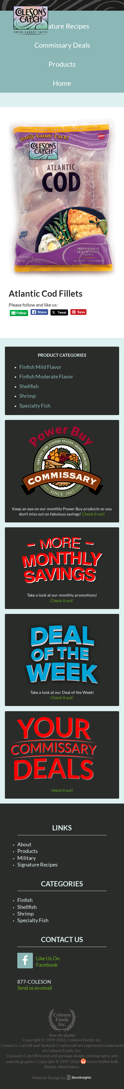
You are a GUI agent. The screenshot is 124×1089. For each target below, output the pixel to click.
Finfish (25, 900)
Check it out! (93, 513)
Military (26, 858)
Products (27, 851)
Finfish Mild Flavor (40, 367)
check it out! (62, 790)
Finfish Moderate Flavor (46, 376)
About (24, 844)
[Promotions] (62, 559)
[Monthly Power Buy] (62, 462)
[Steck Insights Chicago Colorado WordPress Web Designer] (78, 1077)
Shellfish (29, 386)
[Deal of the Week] (62, 655)
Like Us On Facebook (48, 961)
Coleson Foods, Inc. (31, 20)
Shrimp (27, 396)
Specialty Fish (34, 405)
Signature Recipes (37, 864)
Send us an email (34, 988)
